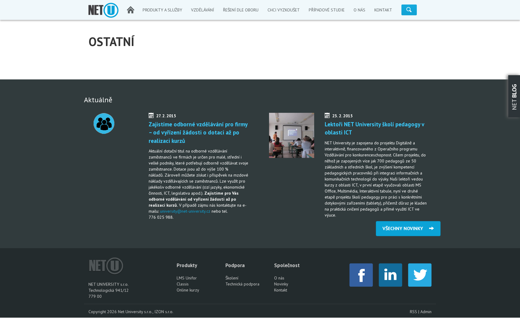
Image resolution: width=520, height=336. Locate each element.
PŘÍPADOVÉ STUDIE (327, 10)
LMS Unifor (187, 278)
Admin (426, 311)
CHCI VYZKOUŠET (284, 10)
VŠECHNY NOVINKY (405, 228)
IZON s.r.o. (163, 311)
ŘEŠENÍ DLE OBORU (240, 10)
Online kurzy (188, 290)
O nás (279, 278)
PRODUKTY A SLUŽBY (162, 10)
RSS (413, 311)
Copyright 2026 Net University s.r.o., (121, 311)
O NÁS (359, 10)
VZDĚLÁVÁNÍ (202, 10)
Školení (231, 278)
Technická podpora (242, 284)
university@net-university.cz (185, 211)
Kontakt (280, 290)
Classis (183, 284)
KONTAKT (383, 10)
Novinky (281, 284)
